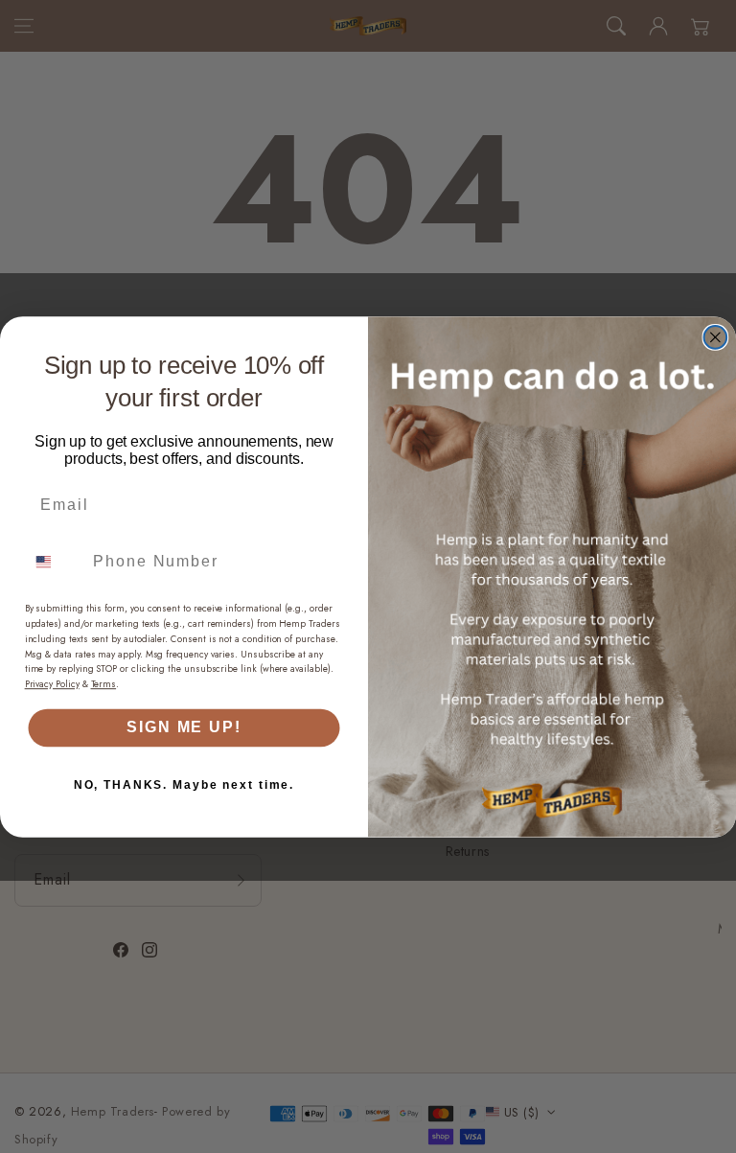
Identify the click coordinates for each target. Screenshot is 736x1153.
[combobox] (55, 561)
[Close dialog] (715, 337)
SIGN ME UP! (183, 727)
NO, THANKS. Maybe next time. (184, 784)
